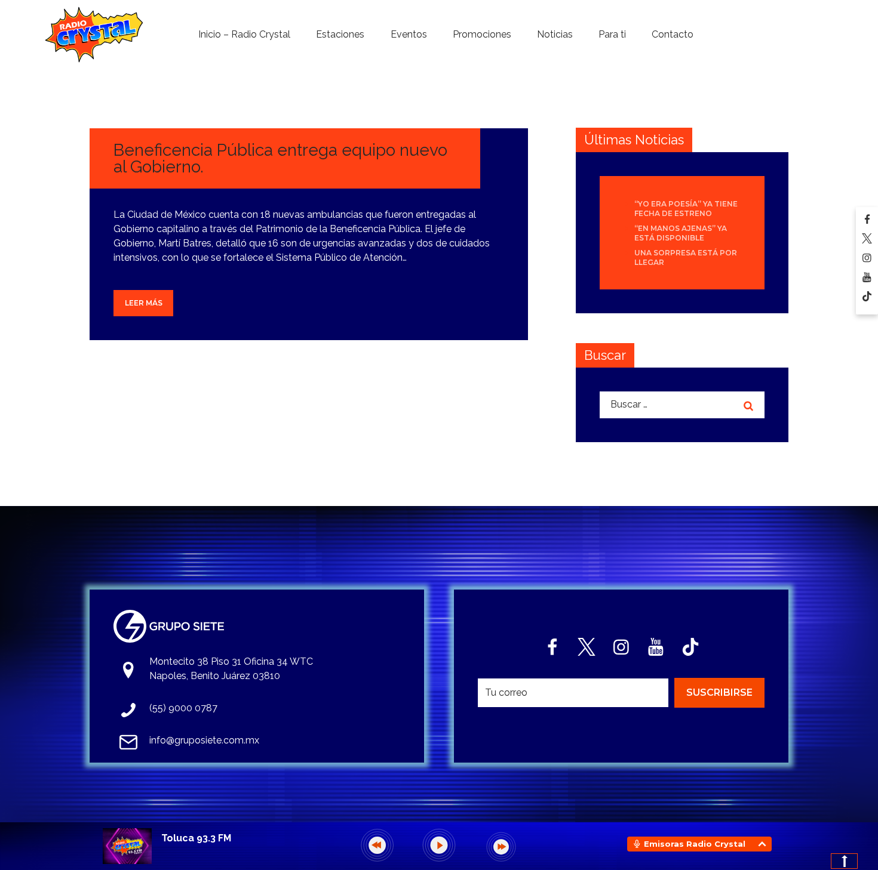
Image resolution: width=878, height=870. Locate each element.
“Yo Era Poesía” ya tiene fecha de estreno (686, 208)
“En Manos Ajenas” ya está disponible (680, 233)
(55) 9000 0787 (183, 708)
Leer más (143, 302)
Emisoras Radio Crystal (694, 844)
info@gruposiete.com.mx (204, 740)
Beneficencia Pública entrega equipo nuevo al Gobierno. (280, 158)
